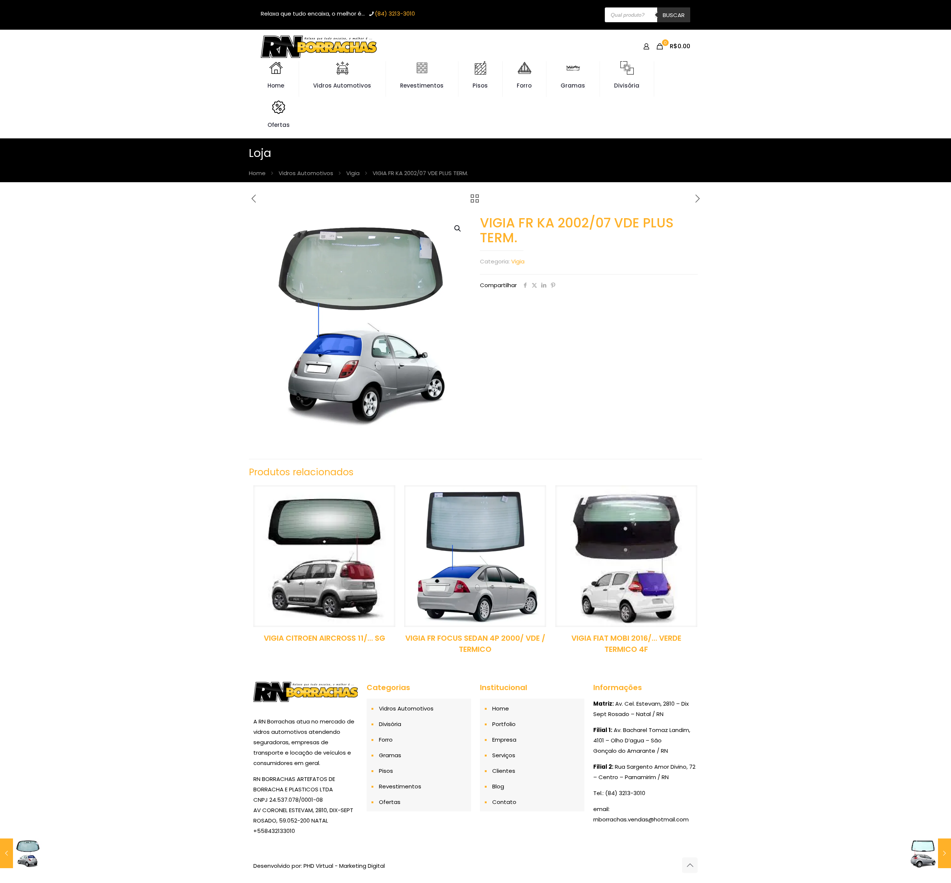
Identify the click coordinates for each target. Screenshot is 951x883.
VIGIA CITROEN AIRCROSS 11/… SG (324, 638)
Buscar (674, 15)
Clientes (503, 771)
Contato (504, 802)
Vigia (353, 173)
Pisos (386, 771)
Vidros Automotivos (306, 173)
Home (257, 173)
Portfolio (504, 724)
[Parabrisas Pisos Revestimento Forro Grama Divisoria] (319, 46)
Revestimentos (400, 786)
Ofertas (389, 802)
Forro (386, 740)
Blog (498, 786)
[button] (458, 228)
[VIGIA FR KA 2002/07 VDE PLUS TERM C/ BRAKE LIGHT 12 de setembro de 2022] (21, 853)
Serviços (503, 755)
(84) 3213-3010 (395, 13)
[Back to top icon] (690, 865)
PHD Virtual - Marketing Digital (344, 866)
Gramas (390, 755)
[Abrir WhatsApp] (932, 864)
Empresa (504, 740)
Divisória (390, 724)
